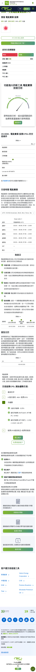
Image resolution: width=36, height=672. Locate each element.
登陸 (20, 8)
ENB (3, 585)
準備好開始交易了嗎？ (18, 43)
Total (3, 591)
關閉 (18, 669)
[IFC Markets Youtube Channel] (26, 620)
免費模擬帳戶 (18, 442)
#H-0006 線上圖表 (18, 38)
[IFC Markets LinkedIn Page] (21, 620)
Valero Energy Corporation (23, 574)
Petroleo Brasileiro (25, 585)
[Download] (33, 3)
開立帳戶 (27, 8)
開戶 (19, 473)
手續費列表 (6, 181)
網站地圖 (9, 647)
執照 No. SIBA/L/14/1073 (10, 633)
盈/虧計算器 (18, 531)
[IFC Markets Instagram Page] (9, 620)
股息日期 (18, 549)
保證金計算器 (18, 512)
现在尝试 (18, 122)
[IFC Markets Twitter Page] (15, 620)
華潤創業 (4, 574)
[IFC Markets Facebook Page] (4, 620)
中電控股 (4, 580)
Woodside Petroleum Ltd (26, 591)
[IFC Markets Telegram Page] (32, 620)
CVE (21, 580)
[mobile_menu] (33, 8)
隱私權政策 (4, 652)
